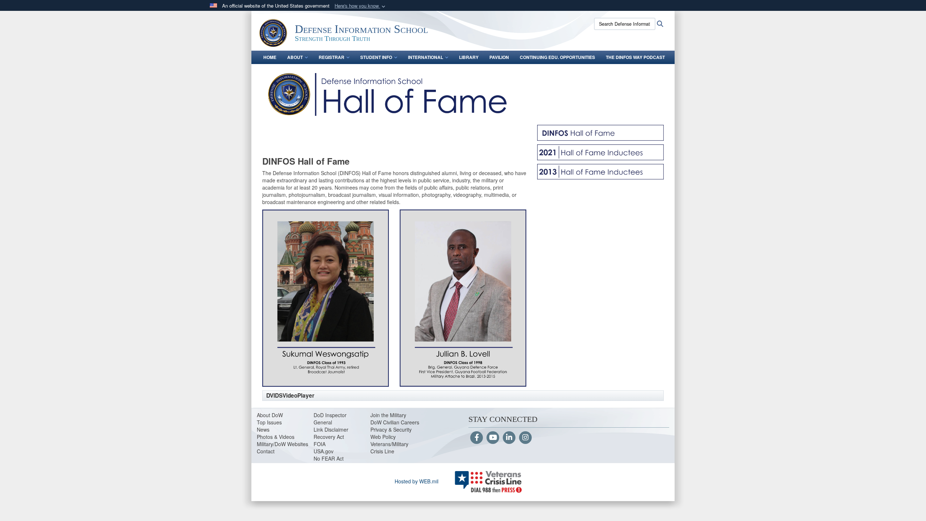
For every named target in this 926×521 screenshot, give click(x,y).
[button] (361, 6)
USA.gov (324, 451)
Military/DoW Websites (282, 444)
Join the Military (388, 415)
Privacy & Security (391, 429)
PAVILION (499, 57)
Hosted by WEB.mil (416, 481)
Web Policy (383, 436)
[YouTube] (493, 437)
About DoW (270, 415)
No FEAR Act (329, 458)
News (263, 429)
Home (269, 57)
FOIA (320, 444)
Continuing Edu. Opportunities (557, 57)
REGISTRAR (331, 57)
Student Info (376, 57)
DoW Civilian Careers (394, 422)
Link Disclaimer (331, 429)
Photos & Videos (275, 436)
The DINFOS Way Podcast (635, 57)
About (295, 57)
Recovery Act (329, 436)
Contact (266, 451)
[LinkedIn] (509, 437)
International (425, 57)
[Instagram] (525, 437)
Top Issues (269, 422)
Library (469, 57)
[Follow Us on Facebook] (476, 437)
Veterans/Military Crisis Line (389, 447)
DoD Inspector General (330, 418)
